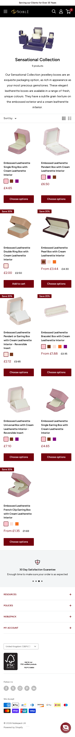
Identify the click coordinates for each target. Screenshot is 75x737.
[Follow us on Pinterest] (26, 688)
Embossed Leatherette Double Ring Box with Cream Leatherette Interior (17, 253)
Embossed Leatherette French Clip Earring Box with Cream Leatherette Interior (18, 511)
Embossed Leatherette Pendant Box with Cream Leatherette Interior (55, 166)
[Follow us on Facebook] (6, 688)
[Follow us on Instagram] (20, 688)
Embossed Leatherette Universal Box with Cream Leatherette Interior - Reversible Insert (18, 427)
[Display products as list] (69, 118)
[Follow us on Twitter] (13, 688)
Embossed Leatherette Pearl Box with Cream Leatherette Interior (54, 251)
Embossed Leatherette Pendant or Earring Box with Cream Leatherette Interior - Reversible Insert (18, 340)
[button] (65, 727)
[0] (68, 11)
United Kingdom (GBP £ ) (18, 646)
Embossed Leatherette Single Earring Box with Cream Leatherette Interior (54, 427)
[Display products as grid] (63, 118)
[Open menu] (5, 11)
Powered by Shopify (13, 727)
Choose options (19, 199)
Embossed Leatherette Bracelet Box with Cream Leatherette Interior (55, 336)
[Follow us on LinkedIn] (33, 688)
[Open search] (54, 11)
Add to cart (18, 283)
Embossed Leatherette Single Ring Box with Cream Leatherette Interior (17, 168)
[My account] (61, 11)
